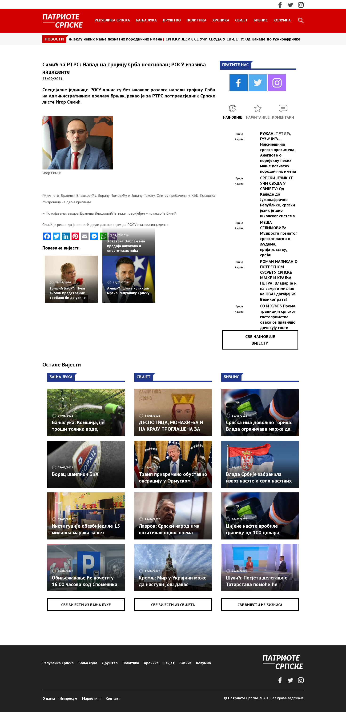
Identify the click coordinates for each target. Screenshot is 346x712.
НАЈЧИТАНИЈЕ (258, 117)
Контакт (113, 698)
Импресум (68, 698)
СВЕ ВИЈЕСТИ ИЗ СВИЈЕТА (173, 604)
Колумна (282, 20)
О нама (48, 698)
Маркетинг (91, 698)
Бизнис (261, 20)
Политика (196, 20)
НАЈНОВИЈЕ (232, 117)
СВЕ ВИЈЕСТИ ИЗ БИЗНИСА (259, 604)
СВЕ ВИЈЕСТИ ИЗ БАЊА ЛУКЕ (86, 604)
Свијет (241, 20)
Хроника (220, 20)
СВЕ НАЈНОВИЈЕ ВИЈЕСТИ (260, 340)
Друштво (172, 20)
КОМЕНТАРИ (283, 117)
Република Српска (112, 20)
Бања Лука (146, 20)
